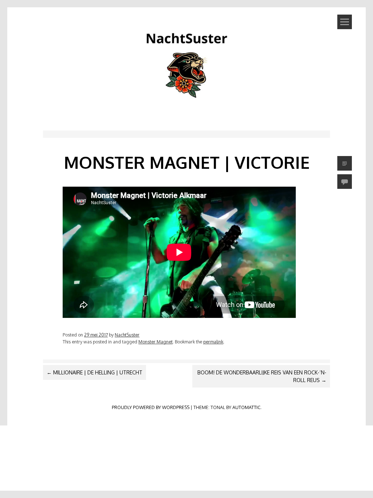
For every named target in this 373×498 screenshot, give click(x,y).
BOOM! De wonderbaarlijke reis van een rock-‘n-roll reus (261, 376)
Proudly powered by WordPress (150, 407)
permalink (213, 342)
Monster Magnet (155, 342)
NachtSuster (127, 335)
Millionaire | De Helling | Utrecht (94, 372)
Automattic (246, 407)
